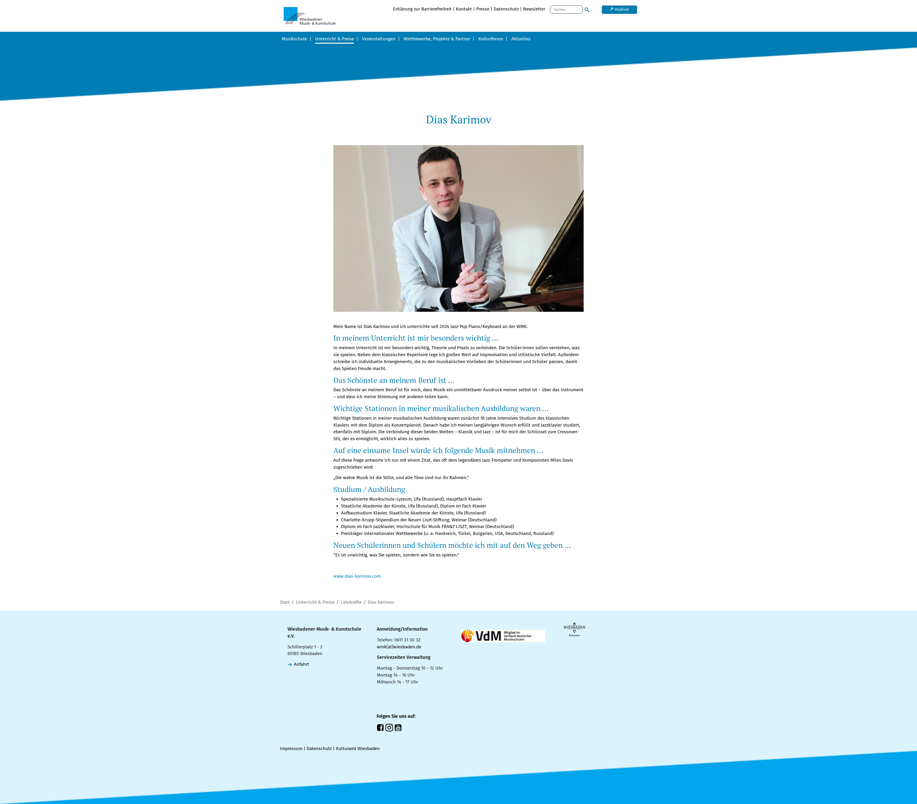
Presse (482, 9)
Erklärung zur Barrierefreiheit (422, 9)
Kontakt (464, 9)
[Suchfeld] (587, 8)
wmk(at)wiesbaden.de (399, 647)
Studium (621, 9)
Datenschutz (506, 9)
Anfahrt (301, 664)
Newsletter (534, 9)
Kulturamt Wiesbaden (358, 748)
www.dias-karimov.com (357, 576)
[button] (296, 40)
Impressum (291, 748)
